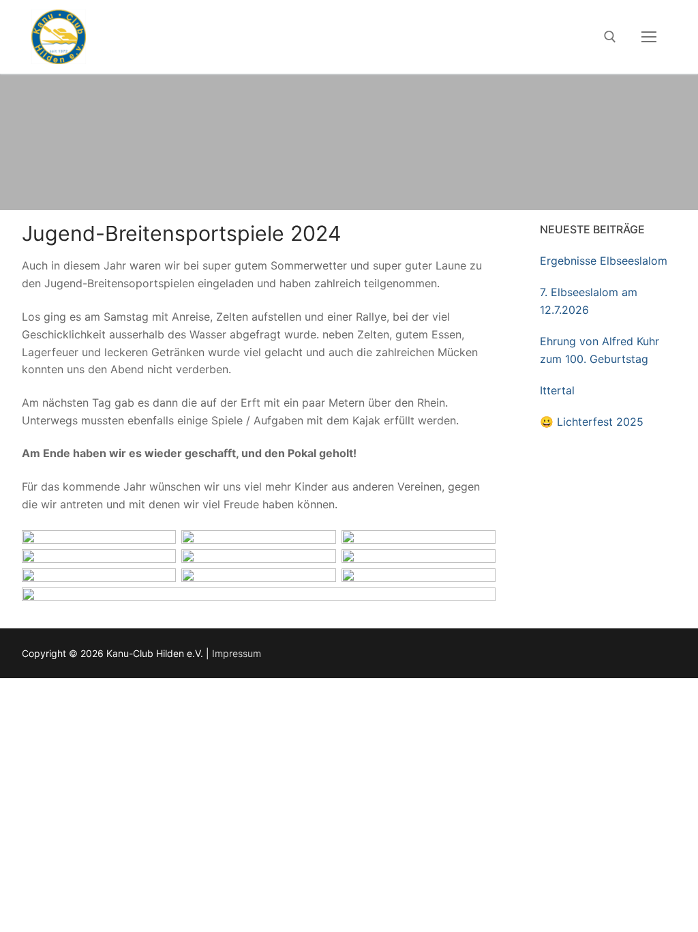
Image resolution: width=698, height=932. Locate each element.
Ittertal (557, 390)
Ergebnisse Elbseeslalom (603, 260)
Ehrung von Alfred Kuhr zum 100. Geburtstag (599, 350)
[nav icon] (649, 37)
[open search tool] (610, 37)
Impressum (236, 653)
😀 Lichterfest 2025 (591, 421)
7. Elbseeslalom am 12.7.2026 (588, 301)
